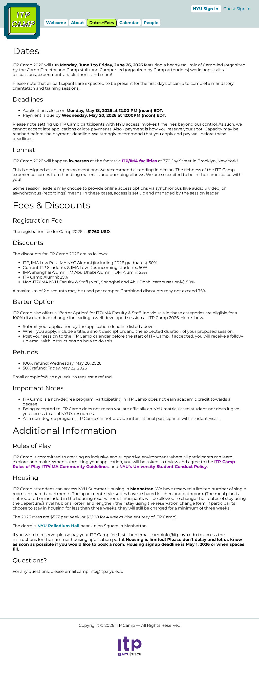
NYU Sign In (205, 8)
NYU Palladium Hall (58, 525)
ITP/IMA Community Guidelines (75, 466)
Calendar (129, 22)
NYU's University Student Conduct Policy (163, 466)
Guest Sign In (237, 8)
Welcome (56, 22)
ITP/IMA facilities (139, 161)
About (77, 22)
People (151, 22)
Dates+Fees (101, 22)
